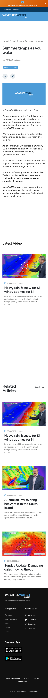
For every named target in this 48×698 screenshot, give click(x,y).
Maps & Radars (11, 619)
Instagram (32, 624)
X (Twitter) (32, 620)
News (12, 41)
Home (5, 41)
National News (10, 67)
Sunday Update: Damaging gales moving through (23, 567)
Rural (7, 632)
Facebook (32, 615)
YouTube (31, 628)
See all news (40, 387)
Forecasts (8, 615)
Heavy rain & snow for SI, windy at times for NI (22, 290)
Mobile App (22, 681)
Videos (7, 627)
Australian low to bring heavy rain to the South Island (21, 504)
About (26, 678)
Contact (36, 678)
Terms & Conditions (13, 678)
